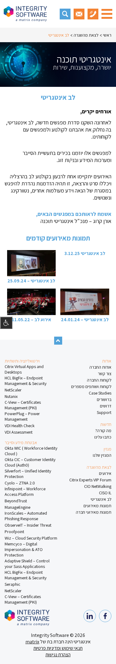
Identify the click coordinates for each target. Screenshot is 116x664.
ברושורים (104, 399)
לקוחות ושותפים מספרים (91, 386)
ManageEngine (17, 507)
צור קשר (104, 373)
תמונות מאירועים (97, 505)
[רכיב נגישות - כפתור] (6, 323)
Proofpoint (14, 531)
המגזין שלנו (102, 455)
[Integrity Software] (25, 14)
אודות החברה (100, 367)
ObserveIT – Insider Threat (28, 525)
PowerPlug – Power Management (22, 416)
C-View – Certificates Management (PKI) (23, 405)
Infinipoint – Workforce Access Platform (25, 491)
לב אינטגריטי (58, 35)
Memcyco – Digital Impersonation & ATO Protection (24, 549)
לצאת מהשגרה (86, 35)
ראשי (107, 35)
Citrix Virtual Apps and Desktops (24, 369)
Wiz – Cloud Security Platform (31, 538)
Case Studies (100, 393)
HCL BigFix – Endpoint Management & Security (25, 380)
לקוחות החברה (99, 380)
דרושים (105, 406)
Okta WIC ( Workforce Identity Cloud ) (31, 450)
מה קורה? (103, 430)
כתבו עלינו (102, 437)
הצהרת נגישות (58, 654)
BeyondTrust (16, 501)
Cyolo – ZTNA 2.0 (20, 483)
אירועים (105, 473)
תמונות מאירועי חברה (93, 512)
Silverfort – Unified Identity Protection (28, 473)
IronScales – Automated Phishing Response (26, 515)
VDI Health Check (20, 425)
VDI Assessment (18, 432)
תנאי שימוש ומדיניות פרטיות (58, 648)
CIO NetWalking (97, 486)
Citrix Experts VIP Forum (90, 480)
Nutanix (11, 396)
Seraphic (12, 584)
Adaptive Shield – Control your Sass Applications (27, 563)
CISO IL (105, 493)
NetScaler (13, 390)
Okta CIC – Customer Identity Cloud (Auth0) (30, 462)
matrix (32, 641)
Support (104, 412)
